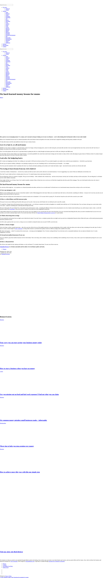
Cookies (4, 565)
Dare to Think (8, 576)
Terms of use (5, 567)
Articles (4, 11)
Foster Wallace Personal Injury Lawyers (46, 212)
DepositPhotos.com (30, 561)
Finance (4, 249)
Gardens (7, 23)
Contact (4, 46)
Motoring (8, 32)
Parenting (8, 34)
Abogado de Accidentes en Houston (57, 561)
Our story (5, 7)
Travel (7, 41)
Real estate (8, 37)
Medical (7, 30)
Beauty (7, 20)
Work (7, 12)
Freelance (8, 16)
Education (8, 21)
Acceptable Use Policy (8, 566)
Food (7, 22)
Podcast (4, 44)
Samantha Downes (4, 246)
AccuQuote (12, 209)
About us (8, 8)
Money (7, 31)
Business (8, 13)
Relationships (9, 39)
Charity (7, 10)
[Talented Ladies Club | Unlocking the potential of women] (14, 3)
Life (6, 18)
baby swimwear (18, 228)
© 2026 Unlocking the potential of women (14, 577)
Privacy (4, 563)
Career (7, 15)
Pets (6, 36)
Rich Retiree (5, 45)
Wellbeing (8, 42)
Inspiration (8, 17)
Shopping (8, 40)
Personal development (10, 35)
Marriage (8, 28)
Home (7, 25)
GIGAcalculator (14, 561)
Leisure (7, 27)
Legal (7, 26)
